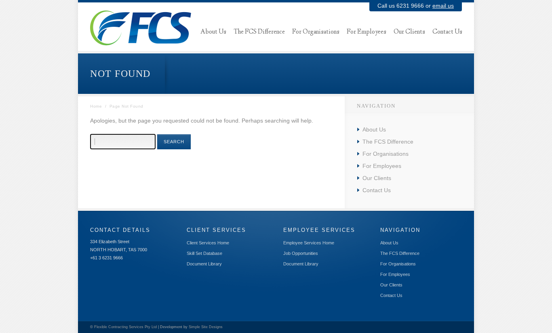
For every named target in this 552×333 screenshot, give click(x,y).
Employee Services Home (308, 242)
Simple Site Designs (206, 327)
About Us (374, 129)
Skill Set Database (204, 253)
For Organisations (385, 154)
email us (443, 5)
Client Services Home (208, 242)
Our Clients (376, 178)
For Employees (381, 166)
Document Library (204, 263)
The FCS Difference (387, 141)
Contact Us (376, 190)
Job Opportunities (300, 253)
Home (96, 106)
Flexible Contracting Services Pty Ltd (125, 327)
